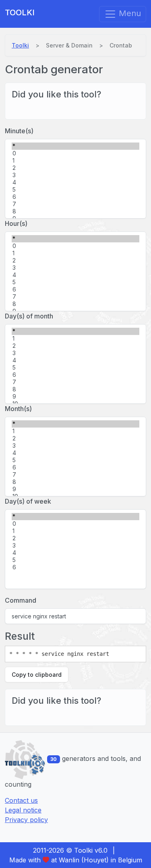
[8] (75, 211)
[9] (75, 396)
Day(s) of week (28, 501)
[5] (75, 189)
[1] (75, 160)
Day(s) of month (29, 316)
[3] (75, 175)
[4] (75, 182)
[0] (75, 153)
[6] (75, 196)
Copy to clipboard (37, 674)
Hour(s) (16, 223)
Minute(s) (19, 131)
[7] (75, 204)
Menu (128, 13)
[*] (75, 146)
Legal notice (23, 810)
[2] (75, 168)
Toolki (20, 12)
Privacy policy (26, 820)
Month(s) (18, 409)
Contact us (21, 800)
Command (20, 600)
